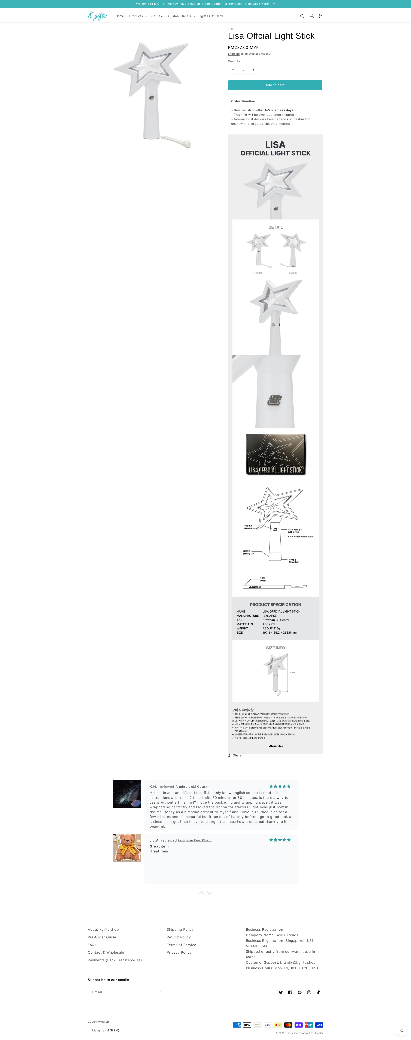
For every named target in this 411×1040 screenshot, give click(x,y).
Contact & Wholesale (106, 952)
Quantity (234, 61)
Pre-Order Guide (102, 937)
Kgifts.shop (292, 1033)
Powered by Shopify (311, 1033)
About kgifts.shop (103, 929)
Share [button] (237, 755)
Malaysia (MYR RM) (105, 1030)
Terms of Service (181, 945)
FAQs (92, 945)
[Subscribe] (160, 992)
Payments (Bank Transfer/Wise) (115, 960)
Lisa (231, 29)
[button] (138, 16)
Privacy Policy (179, 952)
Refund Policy (179, 937)
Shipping (234, 53)
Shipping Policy (180, 929)
